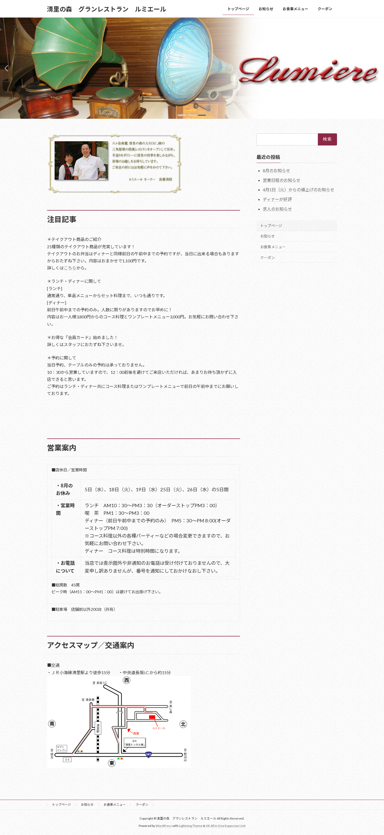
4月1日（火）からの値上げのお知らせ (298, 189)
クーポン (267, 257)
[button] (182, 115)
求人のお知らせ (277, 208)
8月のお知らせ (276, 170)
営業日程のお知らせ (281, 180)
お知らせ (267, 236)
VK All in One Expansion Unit (226, 826)
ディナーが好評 (277, 199)
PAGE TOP (370, 805)
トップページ (271, 225)
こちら (70, 267)
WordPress (164, 826)
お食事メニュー (273, 247)
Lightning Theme (190, 826)
